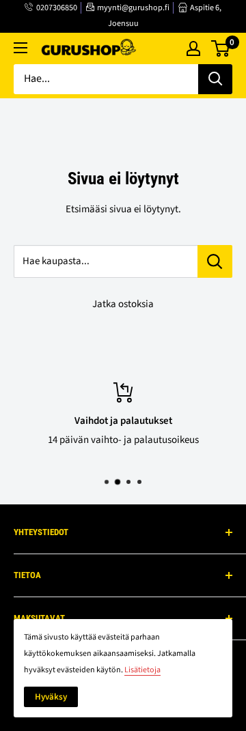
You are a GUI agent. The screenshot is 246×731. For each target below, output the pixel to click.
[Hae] (215, 79)
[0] (221, 48)
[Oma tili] (193, 48)
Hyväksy (51, 697)
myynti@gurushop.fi (133, 8)
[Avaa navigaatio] (20, 47)
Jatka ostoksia (123, 304)
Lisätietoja (142, 670)
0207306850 (56, 8)
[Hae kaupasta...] (214, 261)
